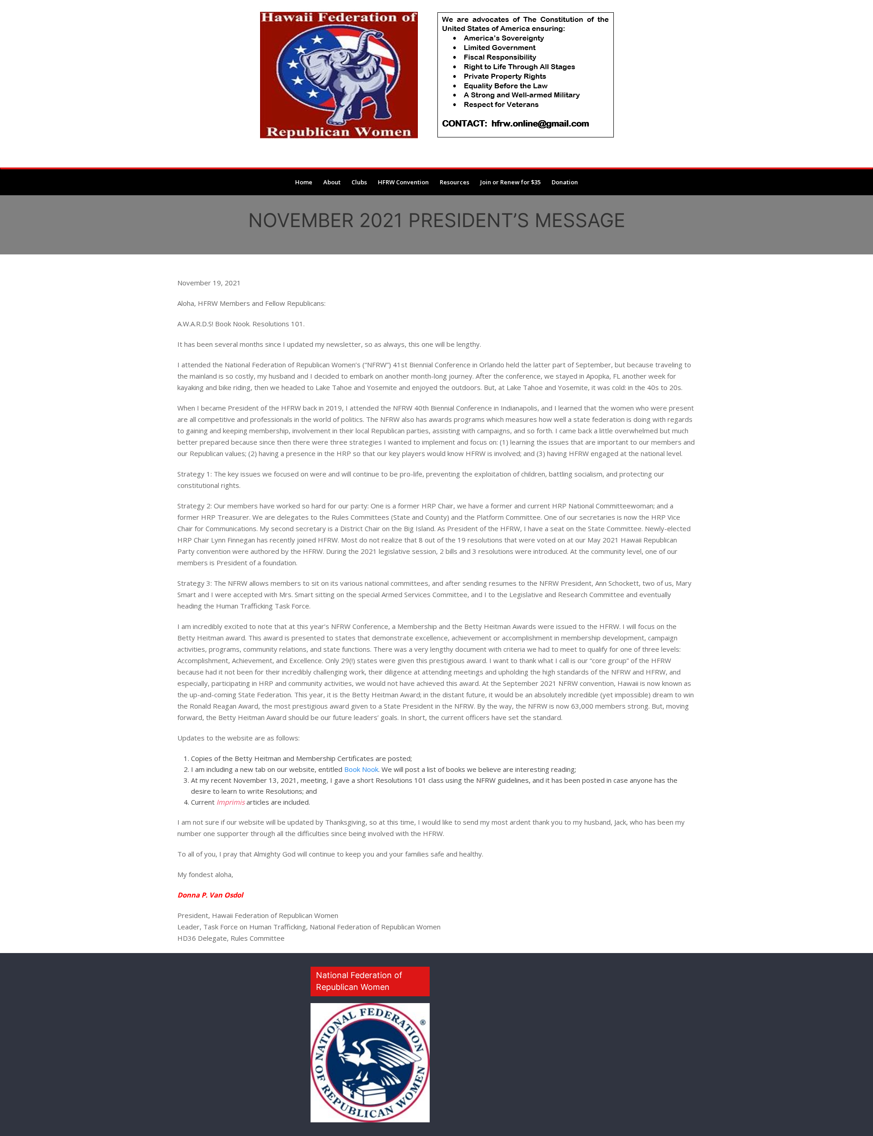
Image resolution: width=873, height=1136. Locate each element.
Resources (454, 182)
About (332, 182)
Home (303, 182)
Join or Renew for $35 (510, 182)
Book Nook (361, 769)
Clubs (359, 182)
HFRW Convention (403, 182)
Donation (565, 182)
